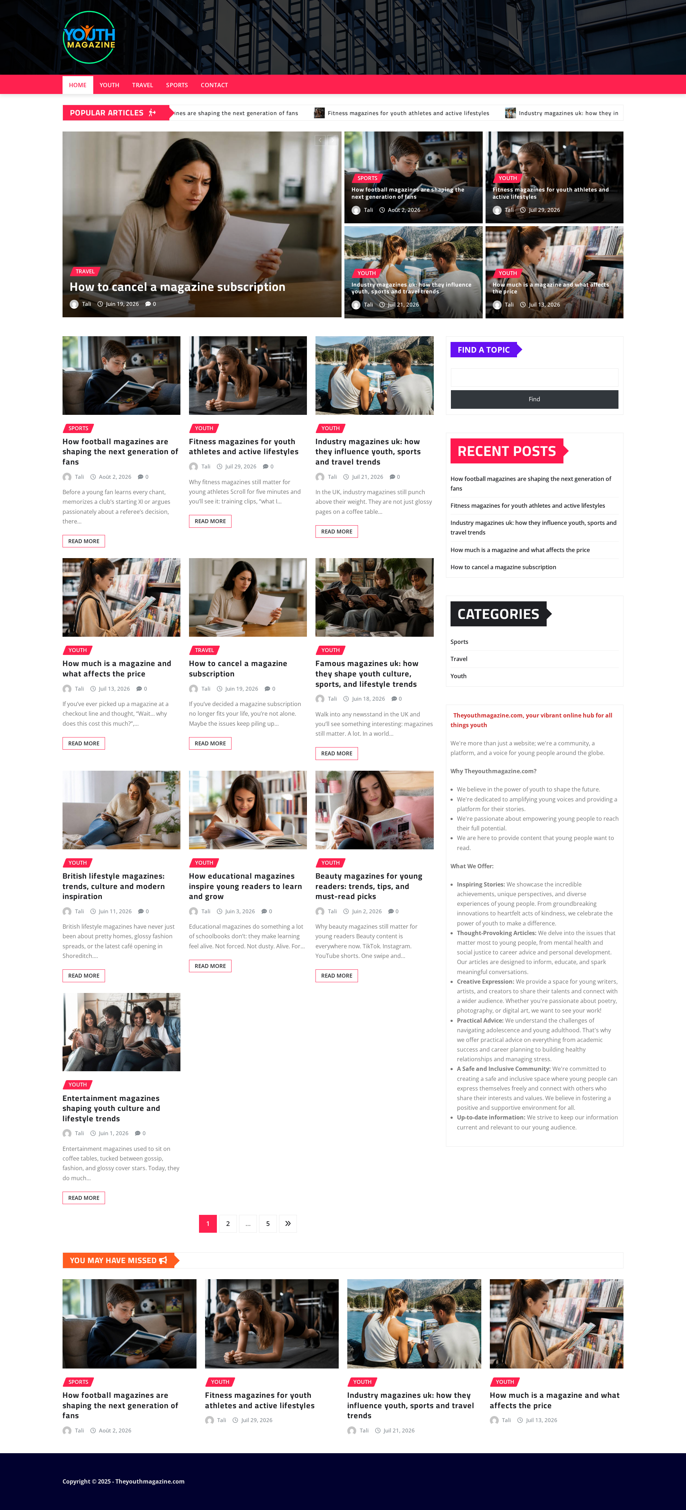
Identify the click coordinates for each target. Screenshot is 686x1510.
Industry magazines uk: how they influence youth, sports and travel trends (210, 279)
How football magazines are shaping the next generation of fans (408, 193)
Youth (110, 85)
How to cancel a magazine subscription (238, 668)
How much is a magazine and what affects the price (551, 288)
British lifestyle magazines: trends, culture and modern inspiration (114, 886)
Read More (83, 541)
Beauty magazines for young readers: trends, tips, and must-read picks (369, 886)
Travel (142, 85)
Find (534, 399)
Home (78, 85)
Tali (107, 303)
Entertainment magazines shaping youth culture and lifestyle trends (111, 1108)
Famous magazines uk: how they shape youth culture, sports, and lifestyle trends (367, 673)
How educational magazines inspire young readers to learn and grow (245, 886)
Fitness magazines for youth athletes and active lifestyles (551, 193)
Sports (177, 85)
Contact (214, 85)
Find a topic (484, 349)
